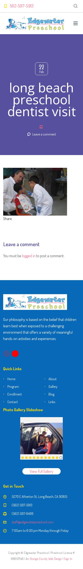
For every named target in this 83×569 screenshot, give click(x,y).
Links (52, 402)
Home (11, 379)
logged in (28, 255)
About (53, 379)
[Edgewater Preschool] (35, 23)
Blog (51, 394)
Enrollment (14, 394)
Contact (12, 402)
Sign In (68, 559)
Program (13, 386)
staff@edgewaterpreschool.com (33, 522)
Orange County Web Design (46, 559)
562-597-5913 (22, 5)
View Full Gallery (41, 471)
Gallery (53, 386)
